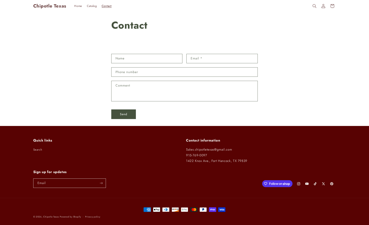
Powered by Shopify (70, 216)
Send (123, 114)
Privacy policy (92, 216)
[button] (314, 6)
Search (37, 150)
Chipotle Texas (51, 216)
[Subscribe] (101, 183)
